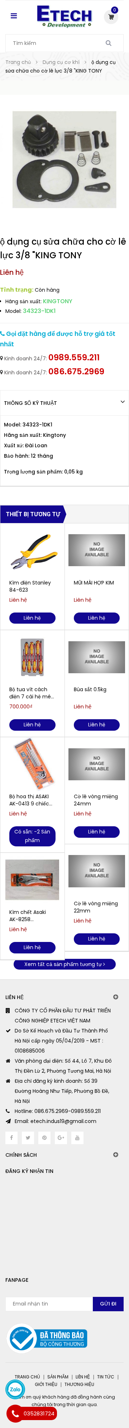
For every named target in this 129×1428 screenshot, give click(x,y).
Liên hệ (83, 1377)
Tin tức (105, 1377)
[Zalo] (15, 1389)
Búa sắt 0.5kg (90, 689)
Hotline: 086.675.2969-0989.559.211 (58, 1111)
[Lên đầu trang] (97, 1392)
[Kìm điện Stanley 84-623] (32, 550)
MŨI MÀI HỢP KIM (94, 582)
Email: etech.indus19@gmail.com (55, 1121)
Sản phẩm (57, 1377)
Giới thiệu (46, 1384)
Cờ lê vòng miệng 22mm (96, 907)
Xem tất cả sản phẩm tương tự (63, 964)
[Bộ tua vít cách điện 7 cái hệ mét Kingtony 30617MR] (32, 657)
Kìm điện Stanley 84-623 (30, 586)
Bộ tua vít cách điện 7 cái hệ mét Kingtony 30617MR (31, 693)
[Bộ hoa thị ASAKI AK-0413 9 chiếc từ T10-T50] (32, 764)
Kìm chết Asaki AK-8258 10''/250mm (27, 916)
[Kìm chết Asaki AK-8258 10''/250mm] (32, 880)
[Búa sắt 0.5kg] (96, 657)
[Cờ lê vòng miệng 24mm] (96, 764)
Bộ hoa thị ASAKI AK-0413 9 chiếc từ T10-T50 (29, 800)
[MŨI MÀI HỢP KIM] (96, 550)
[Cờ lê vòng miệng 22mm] (96, 871)
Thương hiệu (79, 1384)
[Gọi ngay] (15, 1413)
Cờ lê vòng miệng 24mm (96, 800)
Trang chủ (27, 1377)
